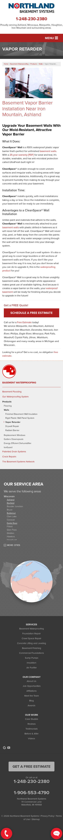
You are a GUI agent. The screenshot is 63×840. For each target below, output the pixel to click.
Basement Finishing (31, 648)
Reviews (32, 723)
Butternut (11, 513)
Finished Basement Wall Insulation (21, 414)
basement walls (48, 151)
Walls (6, 410)
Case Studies (31, 719)
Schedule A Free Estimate (31, 313)
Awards (31, 705)
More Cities (13, 545)
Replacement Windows (14, 435)
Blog (31, 700)
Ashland (10, 499)
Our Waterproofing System (15, 396)
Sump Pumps (31, 657)
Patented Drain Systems (14, 451)
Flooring (8, 406)
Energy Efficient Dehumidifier (17, 443)
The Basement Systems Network (18, 461)
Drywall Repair (12, 426)
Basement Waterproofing (19, 382)
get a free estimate (31, 766)
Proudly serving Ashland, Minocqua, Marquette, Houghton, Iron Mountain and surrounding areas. (31, 26)
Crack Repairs (9, 456)
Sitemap (36, 819)
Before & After (31, 733)
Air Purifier (31, 667)
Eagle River (12, 523)
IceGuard (8, 447)
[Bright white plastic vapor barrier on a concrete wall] (33, 94)
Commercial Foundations (31, 653)
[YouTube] (9, 747)
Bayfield (10, 502)
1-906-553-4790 (31, 792)
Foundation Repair (31, 633)
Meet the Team (31, 695)
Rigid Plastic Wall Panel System (19, 418)
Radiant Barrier (12, 430)
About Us (31, 681)
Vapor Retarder (12, 422)
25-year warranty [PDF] (22, 154)
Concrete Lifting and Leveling (31, 643)
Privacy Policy (47, 815)
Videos (31, 738)
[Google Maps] (4, 747)
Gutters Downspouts (13, 439)
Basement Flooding (12, 391)
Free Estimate (24, 322)
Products (6, 401)
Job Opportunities (32, 686)
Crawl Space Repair (31, 638)
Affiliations (31, 690)
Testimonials (32, 728)
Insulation (31, 662)
